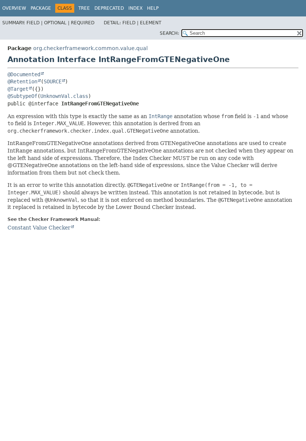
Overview (14, 8)
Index (135, 8)
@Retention (22, 81)
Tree (84, 8)
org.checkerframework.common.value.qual (90, 48)
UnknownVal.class (64, 96)
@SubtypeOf (22, 96)
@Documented (23, 74)
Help (153, 8)
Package (41, 8)
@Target (17, 89)
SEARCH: (169, 33)
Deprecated (109, 8)
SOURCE (53, 81)
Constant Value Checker (39, 228)
